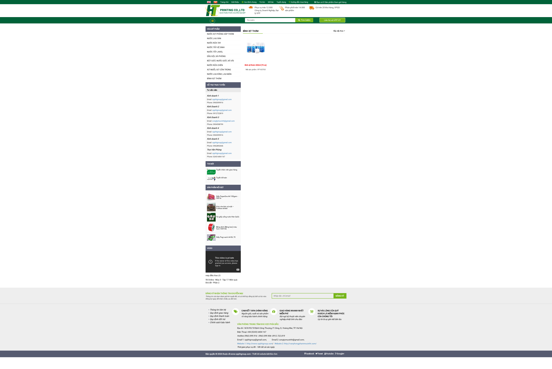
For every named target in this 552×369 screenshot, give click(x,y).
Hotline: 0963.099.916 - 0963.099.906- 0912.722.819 (261, 336)
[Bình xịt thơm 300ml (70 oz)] (256, 49)
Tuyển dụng (281, 2)
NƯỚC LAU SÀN (214, 38)
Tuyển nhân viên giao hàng (226, 170)
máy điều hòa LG (213, 275)
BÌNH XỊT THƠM (214, 78)
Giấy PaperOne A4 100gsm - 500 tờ (227, 197)
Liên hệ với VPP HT (332, 20)
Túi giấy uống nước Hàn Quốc (227, 217)
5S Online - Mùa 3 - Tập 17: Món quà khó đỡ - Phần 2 (221, 281)
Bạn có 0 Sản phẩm (325, 2)
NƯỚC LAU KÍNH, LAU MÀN (219, 74)
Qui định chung (250, 2)
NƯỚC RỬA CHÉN (215, 65)
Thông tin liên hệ (218, 309)
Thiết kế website (259, 354)
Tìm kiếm (305, 20)
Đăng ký (340, 296)
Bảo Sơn (273, 354)
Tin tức (262, 2)
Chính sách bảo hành (220, 322)
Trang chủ (224, 2)
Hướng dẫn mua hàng (299, 2)
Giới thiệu (235, 2)
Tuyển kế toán (221, 178)
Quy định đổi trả (217, 319)
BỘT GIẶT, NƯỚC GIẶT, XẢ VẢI (220, 61)
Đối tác (271, 2)
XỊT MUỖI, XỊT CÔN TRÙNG (219, 69)
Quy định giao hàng (219, 313)
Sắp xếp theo (338, 31)
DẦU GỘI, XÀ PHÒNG (216, 56)
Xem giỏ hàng (340, 2)
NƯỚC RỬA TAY (214, 43)
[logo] (226, 10)
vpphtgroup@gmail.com (222, 99)
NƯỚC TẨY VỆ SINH (216, 47)
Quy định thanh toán (219, 316)
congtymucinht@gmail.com (223, 121)
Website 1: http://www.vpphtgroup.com (254, 343)
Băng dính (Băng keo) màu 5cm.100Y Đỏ (226, 228)
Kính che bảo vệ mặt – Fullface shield (225, 207)
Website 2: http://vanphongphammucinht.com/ (296, 343)
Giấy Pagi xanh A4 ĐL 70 (225, 237)
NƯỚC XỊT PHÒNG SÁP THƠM (220, 34)
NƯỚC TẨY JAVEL (215, 52)
